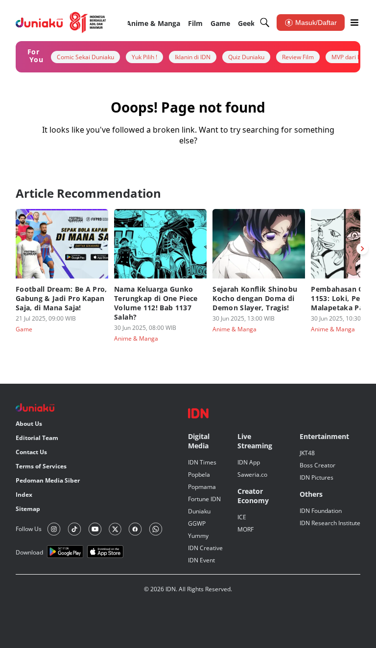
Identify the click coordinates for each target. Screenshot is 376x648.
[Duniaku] (61, 22)
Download (29, 552)
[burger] (354, 22)
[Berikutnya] (362, 249)
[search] (265, 22)
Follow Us (29, 529)
